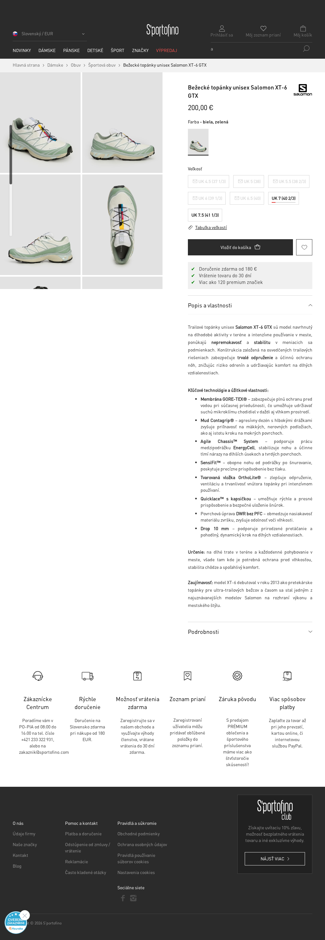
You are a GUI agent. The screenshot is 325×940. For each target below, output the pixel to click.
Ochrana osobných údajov (142, 844)
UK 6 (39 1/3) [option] (210, 198)
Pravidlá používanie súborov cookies (136, 858)
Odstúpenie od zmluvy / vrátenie (87, 847)
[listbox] (250, 196)
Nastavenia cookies (136, 872)
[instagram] (133, 898)
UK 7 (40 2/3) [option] (283, 198)
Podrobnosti (203, 631)
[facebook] (122, 898)
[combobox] (261, 49)
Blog (17, 866)
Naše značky (25, 844)
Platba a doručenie (83, 833)
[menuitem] (22, 50)
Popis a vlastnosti (210, 305)
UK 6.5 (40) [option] (250, 198)
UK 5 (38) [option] (252, 181)
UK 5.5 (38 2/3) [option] (292, 181)
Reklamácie (76, 861)
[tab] (250, 304)
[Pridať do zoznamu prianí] (304, 247)
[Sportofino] (162, 30)
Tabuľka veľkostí (211, 227)
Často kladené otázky (85, 872)
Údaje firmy (24, 833)
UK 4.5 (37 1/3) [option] (212, 181)
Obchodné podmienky (138, 833)
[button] (50, 35)
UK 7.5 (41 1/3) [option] (205, 215)
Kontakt (20, 855)
